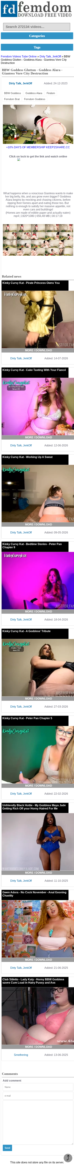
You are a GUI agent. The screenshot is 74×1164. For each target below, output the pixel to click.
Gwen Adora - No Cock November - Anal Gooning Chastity (34, 894)
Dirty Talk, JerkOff (50, 56)
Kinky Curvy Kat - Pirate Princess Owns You (31, 282)
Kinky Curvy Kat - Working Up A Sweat (27, 457)
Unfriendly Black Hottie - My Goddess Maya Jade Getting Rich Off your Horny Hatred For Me (34, 807)
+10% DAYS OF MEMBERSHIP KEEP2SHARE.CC (38, 147)
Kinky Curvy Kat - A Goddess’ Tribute (26, 631)
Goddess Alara (33, 93)
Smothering (21, 1054)
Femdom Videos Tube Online (19, 56)
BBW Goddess (12, 93)
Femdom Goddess (34, 99)
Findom (51, 93)
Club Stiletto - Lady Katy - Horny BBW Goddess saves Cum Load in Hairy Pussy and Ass (33, 981)
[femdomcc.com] (37, 9)
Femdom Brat (12, 99)
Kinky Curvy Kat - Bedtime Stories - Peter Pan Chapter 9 (32, 546)
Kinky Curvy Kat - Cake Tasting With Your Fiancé (34, 370)
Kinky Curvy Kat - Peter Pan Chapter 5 (27, 718)
